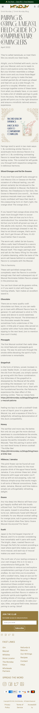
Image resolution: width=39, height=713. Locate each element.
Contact (24, 661)
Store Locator (8, 658)
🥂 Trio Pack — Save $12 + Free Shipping (19, 2)
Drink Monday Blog (21, 11)
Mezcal (5, 651)
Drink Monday (6, 11)
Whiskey (6, 655)
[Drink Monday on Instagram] (2, 635)
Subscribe (19, 628)
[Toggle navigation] (3, 6)
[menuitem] (35, 6)
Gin (4, 647)
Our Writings (26, 654)
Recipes (24, 657)
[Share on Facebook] (6, 635)
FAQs (22, 665)
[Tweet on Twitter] (9, 635)
